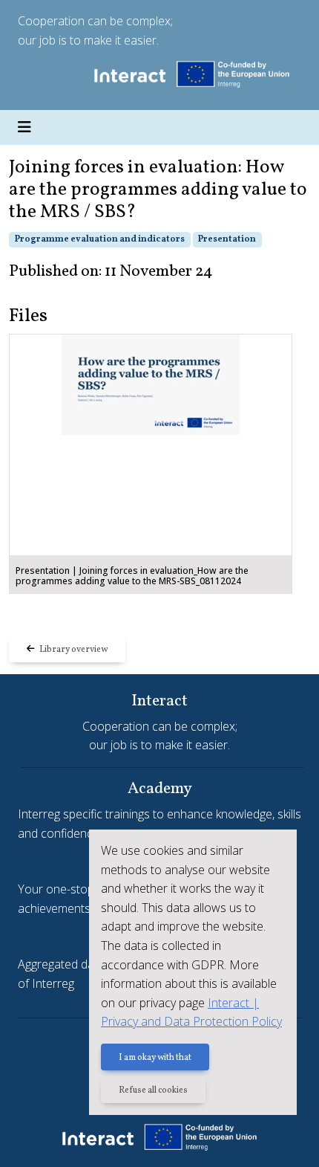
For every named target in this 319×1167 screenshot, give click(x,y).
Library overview (71, 650)
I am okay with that (155, 1058)
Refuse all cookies (153, 1090)
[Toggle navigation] (24, 128)
